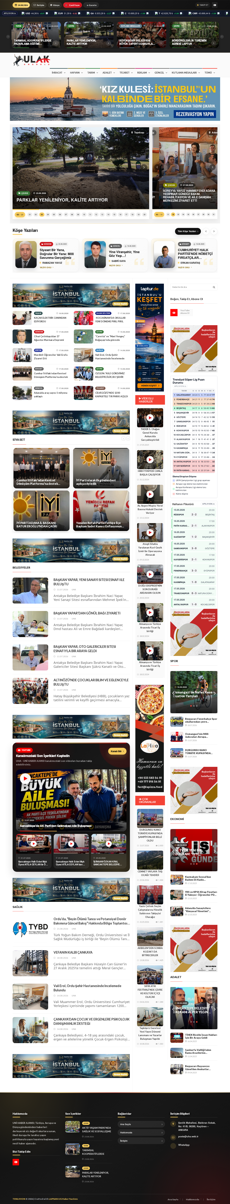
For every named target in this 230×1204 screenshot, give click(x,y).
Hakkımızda (126, 1132)
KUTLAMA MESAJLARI (184, 72)
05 (54, 214)
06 (60, 214)
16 (120, 214)
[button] (17, 167)
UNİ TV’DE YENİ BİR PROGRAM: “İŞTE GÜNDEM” (187, 852)
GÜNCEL (159, 72)
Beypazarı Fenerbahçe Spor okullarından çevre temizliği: (201, 720)
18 (132, 214)
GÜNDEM (39, 332)
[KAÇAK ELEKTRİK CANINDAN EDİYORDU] (22, 318)
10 (84, 214)
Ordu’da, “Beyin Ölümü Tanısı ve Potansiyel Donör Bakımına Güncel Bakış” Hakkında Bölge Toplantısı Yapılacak (90, 921)
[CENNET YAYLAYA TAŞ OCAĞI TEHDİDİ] (150, 860)
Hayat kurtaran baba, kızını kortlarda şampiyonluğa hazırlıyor (192, 694)
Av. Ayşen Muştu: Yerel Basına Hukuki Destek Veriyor (150, 509)
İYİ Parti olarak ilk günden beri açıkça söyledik (36, 482)
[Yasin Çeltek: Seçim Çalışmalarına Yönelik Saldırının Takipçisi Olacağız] (150, 894)
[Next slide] (214, 231)
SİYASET (38, 369)
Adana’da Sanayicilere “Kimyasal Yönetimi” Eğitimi (198, 910)
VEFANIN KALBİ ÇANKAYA (73, 952)
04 (48, 214)
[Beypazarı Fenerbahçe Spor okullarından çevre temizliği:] (176, 722)
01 (30, 214)
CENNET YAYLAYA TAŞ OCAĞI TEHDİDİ (150, 873)
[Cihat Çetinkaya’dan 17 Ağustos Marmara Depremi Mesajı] (22, 336)
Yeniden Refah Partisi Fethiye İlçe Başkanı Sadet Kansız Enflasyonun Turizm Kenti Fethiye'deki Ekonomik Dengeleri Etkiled (40, 524)
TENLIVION (19, 1199)
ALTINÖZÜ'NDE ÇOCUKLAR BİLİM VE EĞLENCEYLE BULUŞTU (91, 682)
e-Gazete (91, 5)
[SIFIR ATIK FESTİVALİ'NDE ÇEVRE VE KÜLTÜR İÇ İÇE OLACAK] (150, 974)
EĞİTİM (38, 350)
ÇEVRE (99, 332)
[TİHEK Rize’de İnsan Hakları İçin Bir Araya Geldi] (176, 1038)
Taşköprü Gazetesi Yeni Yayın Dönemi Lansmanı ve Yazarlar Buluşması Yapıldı (150, 1033)
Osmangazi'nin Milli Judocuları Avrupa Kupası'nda (196, 735)
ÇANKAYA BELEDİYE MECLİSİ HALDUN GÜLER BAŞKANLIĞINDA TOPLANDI (99, 482)
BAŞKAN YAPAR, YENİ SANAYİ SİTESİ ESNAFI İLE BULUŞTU (89, 582)
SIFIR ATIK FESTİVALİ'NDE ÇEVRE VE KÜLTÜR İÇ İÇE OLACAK (150, 991)
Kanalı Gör (116, 751)
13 (102, 214)
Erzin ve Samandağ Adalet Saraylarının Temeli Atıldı (192, 1010)
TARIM (91, 72)
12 (96, 214)
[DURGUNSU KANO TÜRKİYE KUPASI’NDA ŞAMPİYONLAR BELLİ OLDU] (150, 818)
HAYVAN (75, 72)
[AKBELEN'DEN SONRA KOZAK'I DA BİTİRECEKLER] (150, 936)
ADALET (107, 72)
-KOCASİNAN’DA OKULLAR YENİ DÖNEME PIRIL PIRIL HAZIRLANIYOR (110, 321)
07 (66, 214)
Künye (56, 5)
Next (214, 692)
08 (72, 214)
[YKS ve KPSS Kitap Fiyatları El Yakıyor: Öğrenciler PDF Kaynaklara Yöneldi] (176, 895)
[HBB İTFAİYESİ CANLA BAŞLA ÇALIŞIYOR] (150, 459)
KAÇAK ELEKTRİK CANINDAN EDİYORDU (50, 319)
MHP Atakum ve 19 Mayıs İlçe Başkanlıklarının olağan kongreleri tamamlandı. (99, 524)
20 (144, 214)
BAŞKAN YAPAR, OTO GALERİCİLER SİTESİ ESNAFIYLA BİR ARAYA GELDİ (85, 649)
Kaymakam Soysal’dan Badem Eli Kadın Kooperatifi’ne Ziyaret (198, 878)
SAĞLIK (99, 350)
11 (90, 214)
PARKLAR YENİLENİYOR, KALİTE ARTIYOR (95, 1174)
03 (42, 214)
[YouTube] (214, 5)
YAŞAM (38, 313)
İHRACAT (57, 72)
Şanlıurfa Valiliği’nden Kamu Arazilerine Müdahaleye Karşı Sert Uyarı (198, 1051)
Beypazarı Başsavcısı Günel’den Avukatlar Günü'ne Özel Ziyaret (197, 1068)
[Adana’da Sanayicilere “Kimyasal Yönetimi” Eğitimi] (176, 911)
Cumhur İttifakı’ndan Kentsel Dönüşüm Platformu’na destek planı (51, 377)
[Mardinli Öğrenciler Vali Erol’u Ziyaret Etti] (22, 355)
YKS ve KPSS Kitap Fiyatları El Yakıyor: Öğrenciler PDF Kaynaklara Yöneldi (201, 893)
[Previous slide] (206, 231)
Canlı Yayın (74, 5)
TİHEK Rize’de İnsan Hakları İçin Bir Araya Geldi (201, 1036)
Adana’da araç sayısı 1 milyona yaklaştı (50, 394)
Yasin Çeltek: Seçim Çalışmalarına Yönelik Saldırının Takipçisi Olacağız (150, 911)
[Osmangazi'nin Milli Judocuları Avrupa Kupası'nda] (176, 737)
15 (114, 214)
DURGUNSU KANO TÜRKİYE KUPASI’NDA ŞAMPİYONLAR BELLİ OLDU (150, 835)
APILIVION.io (10, 13)
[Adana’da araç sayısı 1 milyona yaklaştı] (22, 393)
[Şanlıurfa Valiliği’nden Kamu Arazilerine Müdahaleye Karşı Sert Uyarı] (176, 1053)
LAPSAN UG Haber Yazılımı (63, 1199)
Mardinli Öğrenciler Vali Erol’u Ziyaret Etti (51, 356)
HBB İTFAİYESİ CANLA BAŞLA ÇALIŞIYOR (150, 473)
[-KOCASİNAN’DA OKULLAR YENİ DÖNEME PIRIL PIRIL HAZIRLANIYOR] (83, 318)
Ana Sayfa (125, 1124)
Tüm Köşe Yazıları (187, 231)
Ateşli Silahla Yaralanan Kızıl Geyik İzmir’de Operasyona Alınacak (150, 549)
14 (108, 214)
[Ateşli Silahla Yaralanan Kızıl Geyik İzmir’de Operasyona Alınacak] (150, 532)
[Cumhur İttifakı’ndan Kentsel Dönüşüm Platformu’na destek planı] (22, 374)
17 (126, 214)
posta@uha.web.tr (188, 1136)
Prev (173, 692)
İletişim (40, 5)
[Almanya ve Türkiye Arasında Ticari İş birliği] (150, 612)
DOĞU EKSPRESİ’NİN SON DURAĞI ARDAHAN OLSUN (150, 589)
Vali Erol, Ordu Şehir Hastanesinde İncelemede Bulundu (109, 358)
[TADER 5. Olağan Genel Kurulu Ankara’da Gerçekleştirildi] (150, 417)
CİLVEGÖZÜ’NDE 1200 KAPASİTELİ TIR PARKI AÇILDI (111, 394)
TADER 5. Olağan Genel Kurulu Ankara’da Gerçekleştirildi (150, 434)
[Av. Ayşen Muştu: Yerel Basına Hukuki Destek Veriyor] (150, 494)
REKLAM (142, 72)
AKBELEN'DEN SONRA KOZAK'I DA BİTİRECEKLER (150, 952)
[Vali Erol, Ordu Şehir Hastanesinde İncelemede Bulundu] (83, 355)
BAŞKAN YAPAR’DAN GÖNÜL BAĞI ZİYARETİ (87, 613)
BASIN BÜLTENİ (103, 313)
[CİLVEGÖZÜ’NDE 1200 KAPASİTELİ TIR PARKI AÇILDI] (83, 393)
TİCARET (124, 72)
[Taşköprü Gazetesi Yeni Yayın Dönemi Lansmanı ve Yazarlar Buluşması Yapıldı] (150, 1016)
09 (78, 214)
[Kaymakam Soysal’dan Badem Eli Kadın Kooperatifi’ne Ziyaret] (176, 880)
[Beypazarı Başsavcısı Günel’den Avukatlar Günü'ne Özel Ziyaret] (176, 1069)
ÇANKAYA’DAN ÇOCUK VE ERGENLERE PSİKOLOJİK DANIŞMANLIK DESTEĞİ (92, 1021)
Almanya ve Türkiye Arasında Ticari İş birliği (150, 627)
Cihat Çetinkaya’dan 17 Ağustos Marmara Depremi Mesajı (49, 340)
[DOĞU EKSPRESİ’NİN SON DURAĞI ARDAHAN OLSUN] (150, 574)
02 (36, 214)
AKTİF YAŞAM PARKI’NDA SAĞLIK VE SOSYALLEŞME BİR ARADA (96, 1131)
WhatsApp (184, 1144)
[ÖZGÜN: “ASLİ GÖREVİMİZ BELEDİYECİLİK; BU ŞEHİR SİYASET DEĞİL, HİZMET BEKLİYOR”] (83, 374)
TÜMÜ (208, 72)
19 (138, 214)
